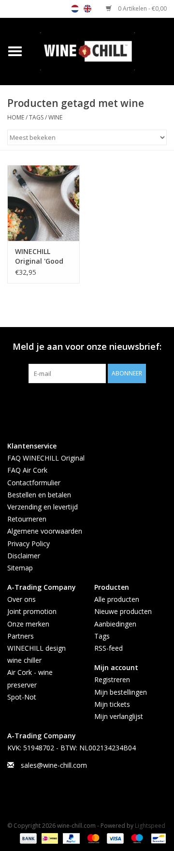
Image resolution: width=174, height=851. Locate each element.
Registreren (112, 679)
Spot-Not (21, 697)
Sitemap (20, 567)
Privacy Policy (28, 543)
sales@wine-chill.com (54, 765)
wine (55, 117)
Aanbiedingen (115, 623)
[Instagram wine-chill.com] (104, 403)
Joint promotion (32, 611)
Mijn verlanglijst (118, 716)
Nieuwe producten (123, 611)
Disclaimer (23, 555)
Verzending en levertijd (42, 506)
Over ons (21, 599)
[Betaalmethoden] (27, 838)
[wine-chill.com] (102, 50)
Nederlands (75, 9)
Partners (20, 636)
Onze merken (28, 623)
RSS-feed (108, 648)
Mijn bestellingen (120, 692)
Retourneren (26, 518)
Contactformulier (33, 482)
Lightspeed (150, 825)
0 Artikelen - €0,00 (141, 8)
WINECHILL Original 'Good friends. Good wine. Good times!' (39, 256)
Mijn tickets (112, 704)
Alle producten (116, 599)
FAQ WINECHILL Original (46, 458)
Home (15, 117)
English (87, 9)
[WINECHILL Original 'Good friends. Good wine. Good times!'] (43, 203)
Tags (36, 117)
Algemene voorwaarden (44, 531)
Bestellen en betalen (39, 494)
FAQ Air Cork (27, 470)
